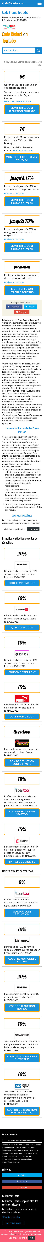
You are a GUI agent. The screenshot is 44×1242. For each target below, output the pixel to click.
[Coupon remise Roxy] (22, 654)
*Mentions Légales (11, 1217)
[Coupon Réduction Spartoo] (22, 790)
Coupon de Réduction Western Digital (22, 1111)
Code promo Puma (22, 716)
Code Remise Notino (22, 583)
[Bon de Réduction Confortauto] (22, 743)
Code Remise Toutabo (27, 158)
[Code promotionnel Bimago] (22, 941)
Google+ (23, 312)
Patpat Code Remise (22, 861)
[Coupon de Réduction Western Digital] (22, 1086)
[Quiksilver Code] (22, 609)
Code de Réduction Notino (22, 1007)
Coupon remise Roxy (22, 672)
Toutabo (33, 529)
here (17, 1234)
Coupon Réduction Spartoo (22, 813)
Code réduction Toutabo (22, 109)
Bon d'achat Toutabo (22, 290)
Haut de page (13, 1223)
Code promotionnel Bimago (22, 960)
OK (31, 1238)
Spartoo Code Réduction (22, 913)
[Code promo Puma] (22, 699)
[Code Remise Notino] (22, 565)
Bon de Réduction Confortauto (22, 762)
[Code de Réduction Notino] (22, 988)
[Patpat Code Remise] (22, 841)
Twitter (23, 1175)
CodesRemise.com (13, 3)
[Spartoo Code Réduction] (22, 893)
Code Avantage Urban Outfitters (22, 1058)
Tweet (31, 306)
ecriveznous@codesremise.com (23, 1140)
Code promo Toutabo (22, 201)
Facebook (15, 306)
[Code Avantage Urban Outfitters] (22, 1035)
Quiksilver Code (22, 627)
